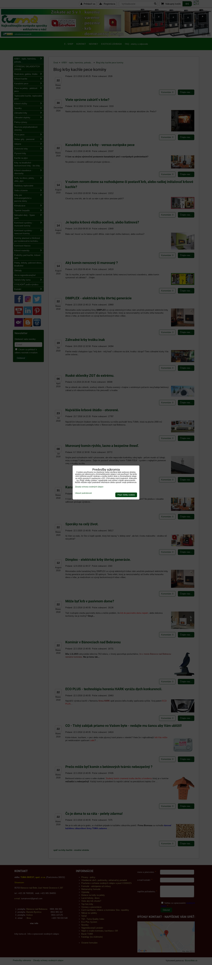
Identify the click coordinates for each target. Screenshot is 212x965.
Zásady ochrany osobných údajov (89, 487)
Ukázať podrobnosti (83, 493)
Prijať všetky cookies (126, 495)
